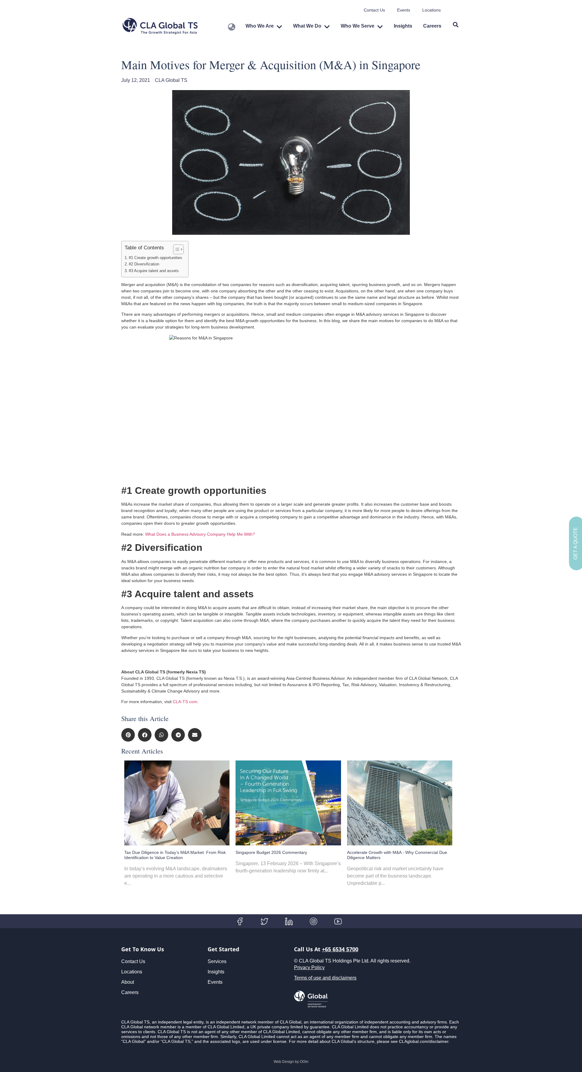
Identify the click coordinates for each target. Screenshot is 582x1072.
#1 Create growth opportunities (155, 258)
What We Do (307, 26)
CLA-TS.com (185, 701)
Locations (431, 10)
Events (403, 10)
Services (217, 961)
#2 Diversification (145, 264)
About (127, 982)
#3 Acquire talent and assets (154, 271)
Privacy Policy (309, 967)
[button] (128, 735)
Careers (432, 26)
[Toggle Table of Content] (175, 249)
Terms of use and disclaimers (325, 977)
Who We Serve (357, 26)
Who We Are (260, 26)
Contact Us (374, 10)
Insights (403, 26)
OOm (304, 1062)
